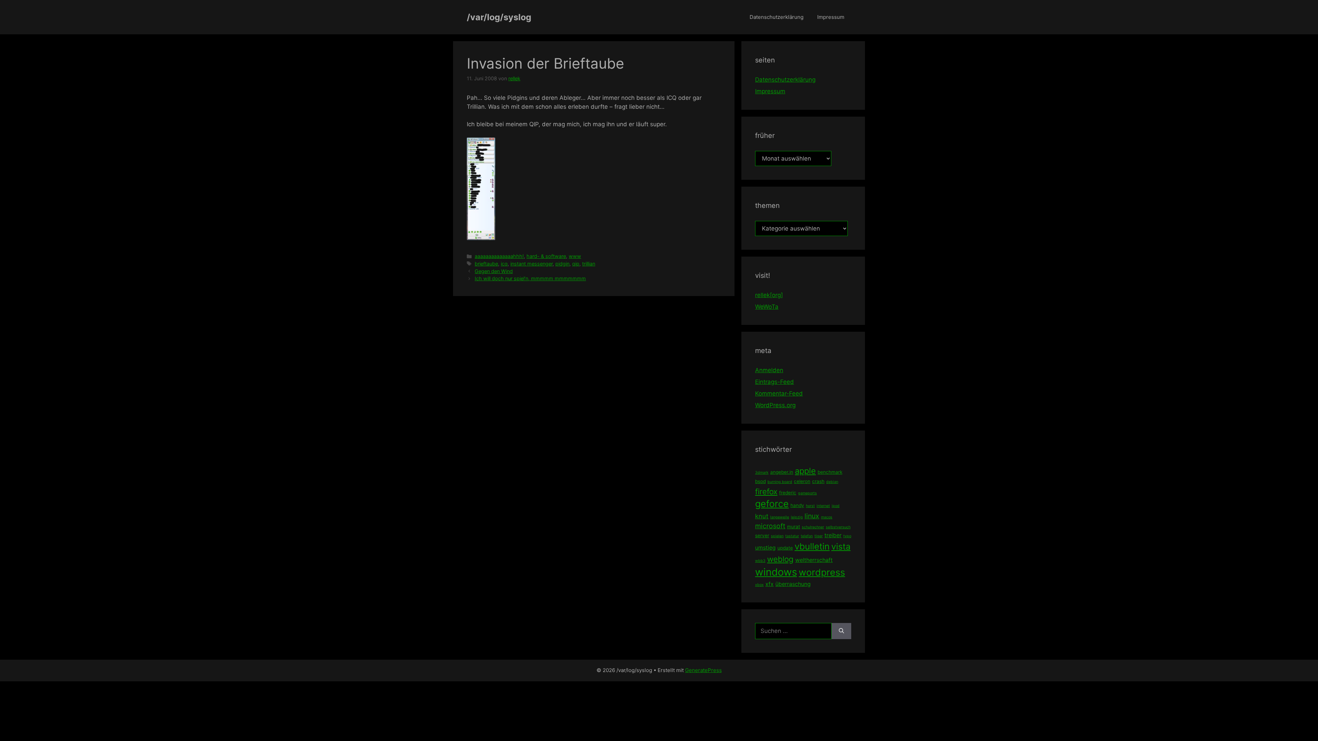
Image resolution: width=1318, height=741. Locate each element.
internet (823, 506)
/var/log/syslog (499, 17)
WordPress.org (775, 405)
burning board (779, 482)
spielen (777, 536)
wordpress (822, 572)
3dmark (761, 472)
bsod (760, 481)
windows (776, 572)
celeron (802, 481)
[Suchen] (841, 631)
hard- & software (546, 256)
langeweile (779, 517)
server (762, 535)
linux (812, 516)
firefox (766, 491)
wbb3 (760, 560)
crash (818, 481)
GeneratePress (703, 670)
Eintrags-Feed (774, 381)
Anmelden (769, 370)
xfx (769, 583)
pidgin (562, 264)
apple (805, 471)
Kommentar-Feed (779, 393)
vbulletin (812, 546)
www (575, 256)
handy (797, 505)
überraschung (793, 583)
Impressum (830, 17)
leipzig (797, 517)
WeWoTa (766, 306)
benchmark (830, 472)
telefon (807, 536)
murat (793, 526)
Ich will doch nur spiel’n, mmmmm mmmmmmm (530, 278)
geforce (772, 503)
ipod (836, 506)
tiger (818, 536)
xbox (759, 585)
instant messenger (531, 264)
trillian (588, 264)
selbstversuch (838, 527)
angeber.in (781, 472)
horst (810, 506)
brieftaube (486, 264)
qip (575, 264)
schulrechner (813, 527)
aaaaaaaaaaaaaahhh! (499, 256)
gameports (807, 493)
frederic (787, 492)
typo (847, 536)
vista (841, 546)
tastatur (792, 536)
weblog (780, 559)
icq (504, 264)
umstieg (765, 547)
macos (826, 517)
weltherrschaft (814, 559)
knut (761, 516)
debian (832, 482)
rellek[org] (769, 295)
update (785, 548)
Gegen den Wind (494, 271)
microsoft (770, 526)
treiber (833, 535)
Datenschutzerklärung (776, 17)
